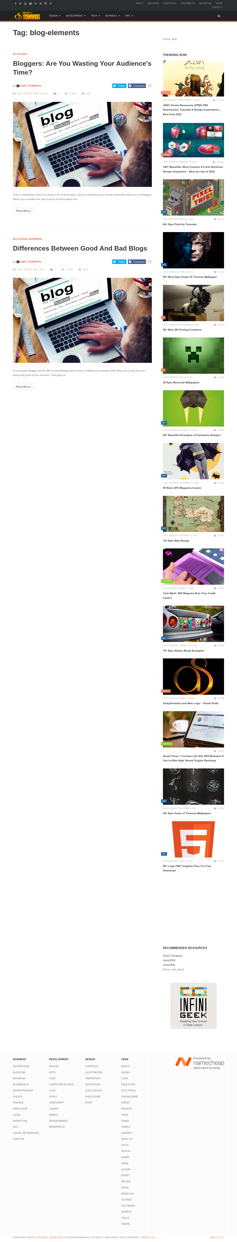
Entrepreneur (23, 1090)
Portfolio (169, 3)
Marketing (20, 1121)
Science (126, 1199)
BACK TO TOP (217, 1237)
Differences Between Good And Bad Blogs (80, 248)
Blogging (20, 53)
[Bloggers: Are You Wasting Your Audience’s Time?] (82, 144)
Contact (217, 7)
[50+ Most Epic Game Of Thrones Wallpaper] (193, 250)
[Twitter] (20, 3)
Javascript (56, 1102)
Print (88, 1102)
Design (53, 15)
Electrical (128, 1090)
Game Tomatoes (172, 955)
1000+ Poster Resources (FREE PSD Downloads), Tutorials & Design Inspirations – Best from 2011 (192, 110)
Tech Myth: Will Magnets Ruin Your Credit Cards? (189, 595)
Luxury (126, 1169)
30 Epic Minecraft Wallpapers (181, 382)
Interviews (92, 1084)
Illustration (93, 1072)
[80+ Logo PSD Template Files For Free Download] (193, 839)
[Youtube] (25, 3)
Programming (58, 1121)
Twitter (122, 85)
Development (74, 15)
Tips (127, 15)
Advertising (21, 1066)
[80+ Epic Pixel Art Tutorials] (193, 197)
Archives (153, 3)
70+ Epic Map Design (176, 540)
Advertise (205, 3)
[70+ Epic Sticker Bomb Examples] (193, 624)
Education (128, 1084)
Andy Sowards (30, 85)
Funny (125, 1121)
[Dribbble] (51, 3)
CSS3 (52, 1090)
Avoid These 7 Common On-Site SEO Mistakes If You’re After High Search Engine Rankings (193, 758)
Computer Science (61, 1084)
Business (111, 15)
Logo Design (93, 1090)
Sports (126, 1212)
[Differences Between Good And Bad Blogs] (82, 320)
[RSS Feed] (36, 3)
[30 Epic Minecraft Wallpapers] (193, 355)
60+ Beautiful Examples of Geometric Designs (192, 435)
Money (125, 1175)
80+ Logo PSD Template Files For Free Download (187, 868)
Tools (125, 1218)
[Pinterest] (41, 3)
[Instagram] (46, 3)
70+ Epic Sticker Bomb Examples (183, 650)
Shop (219, 3)
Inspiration (93, 1078)
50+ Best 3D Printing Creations (182, 329)
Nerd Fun (127, 1193)
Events (18, 1096)
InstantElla (169, 964)
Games (125, 1127)
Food (124, 1114)
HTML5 (53, 1096)
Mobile (53, 1114)
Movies (126, 1181)
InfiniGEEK (169, 960)
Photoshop (93, 1096)
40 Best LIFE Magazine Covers (182, 487)
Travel (126, 1224)
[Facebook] (16, 3)
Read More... (24, 210)
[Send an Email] (31, 3)
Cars (124, 1078)
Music (125, 1187)
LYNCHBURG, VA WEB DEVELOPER (52, 1237)
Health (126, 1151)
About (139, 3)
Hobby (125, 1157)
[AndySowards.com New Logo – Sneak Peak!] (193, 676)
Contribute (187, 3)
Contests (91, 1066)
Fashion (126, 1108)
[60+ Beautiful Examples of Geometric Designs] (193, 408)
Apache (54, 1066)
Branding (19, 1078)
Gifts (124, 1145)
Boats (125, 1066)
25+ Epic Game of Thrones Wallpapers (187, 813)
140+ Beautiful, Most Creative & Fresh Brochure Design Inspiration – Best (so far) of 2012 (193, 169)
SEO (15, 1127)
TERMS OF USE (147, 1237)
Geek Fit (127, 1139)
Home (124, 1163)
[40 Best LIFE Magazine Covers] (193, 461)
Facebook (139, 85)
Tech (94, 15)
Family (125, 1102)
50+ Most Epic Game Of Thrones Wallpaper (190, 276)
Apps (52, 1072)
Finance (18, 1102)
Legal (17, 1114)
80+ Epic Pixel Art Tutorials (180, 224)
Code (52, 1078)
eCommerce (21, 1084)
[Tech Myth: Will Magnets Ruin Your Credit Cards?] (193, 566)
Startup (18, 1139)
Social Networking (26, 1133)
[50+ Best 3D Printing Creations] (193, 303)
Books (125, 1072)
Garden (126, 1133)
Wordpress (57, 1127)
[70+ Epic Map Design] (193, 514)
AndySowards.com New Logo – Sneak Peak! (191, 703)
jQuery (54, 1108)
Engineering (129, 1096)
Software (128, 1205)
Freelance (20, 1108)
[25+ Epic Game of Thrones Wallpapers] (193, 786)
